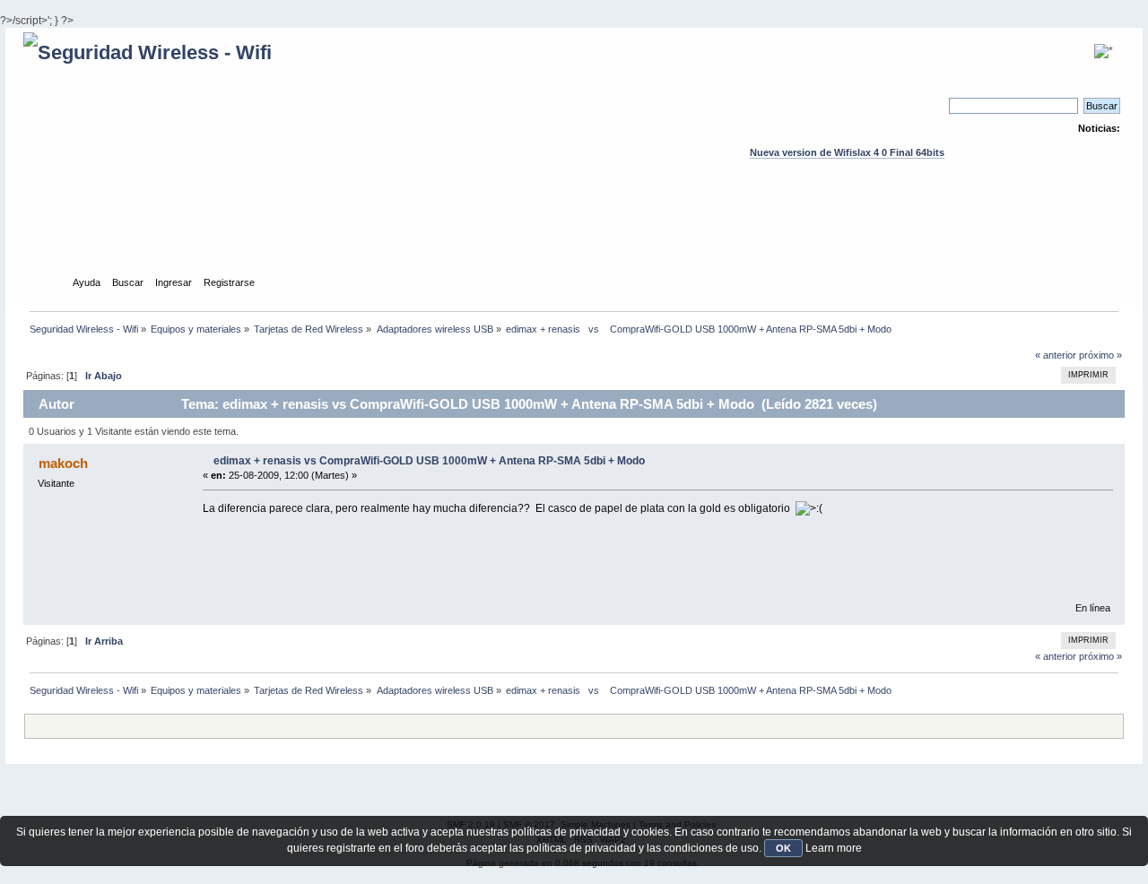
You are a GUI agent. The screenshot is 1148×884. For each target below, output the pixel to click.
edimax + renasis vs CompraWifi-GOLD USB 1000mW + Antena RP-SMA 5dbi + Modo (429, 461)
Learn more (833, 848)
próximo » (1100, 355)
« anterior (1055, 355)
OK (783, 848)
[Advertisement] (574, 234)
